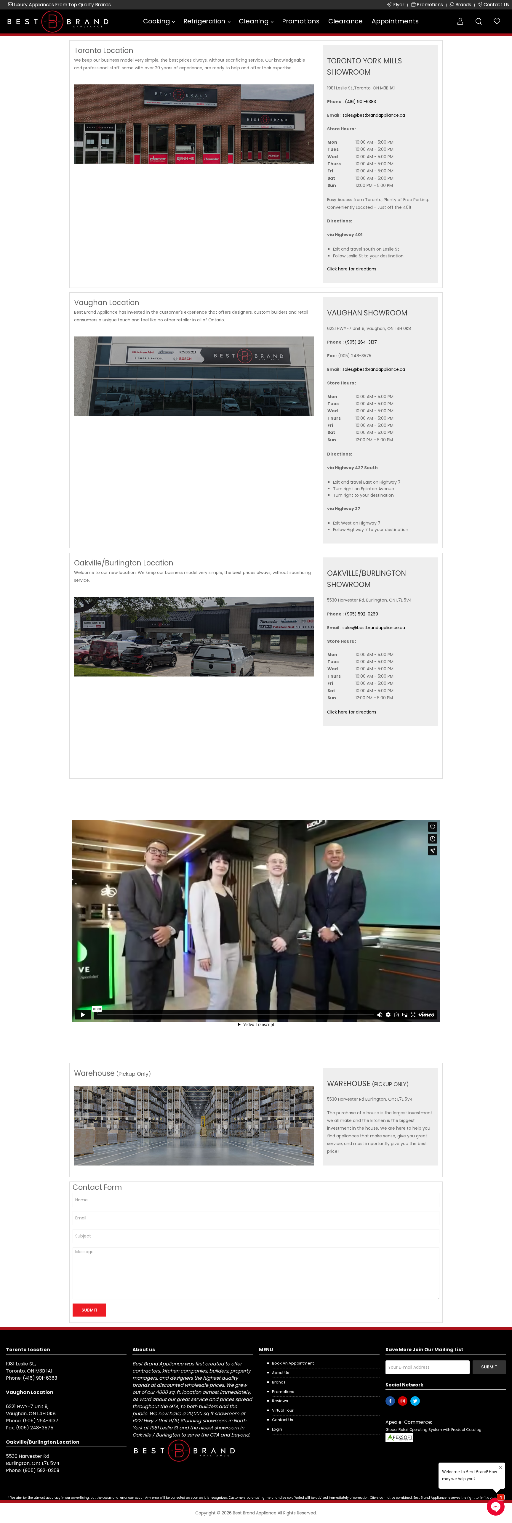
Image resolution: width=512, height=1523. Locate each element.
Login (277, 1429)
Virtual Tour (283, 1410)
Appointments (395, 21)
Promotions (300, 21)
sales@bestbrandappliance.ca (374, 115)
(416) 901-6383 (360, 102)
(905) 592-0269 (361, 614)
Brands (279, 1382)
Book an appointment (293, 1363)
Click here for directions (351, 269)
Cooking (156, 21)
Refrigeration (204, 21)
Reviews (280, 1401)
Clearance (345, 21)
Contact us (282, 1420)
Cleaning (253, 21)
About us (280, 1372)
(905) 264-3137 (361, 342)
